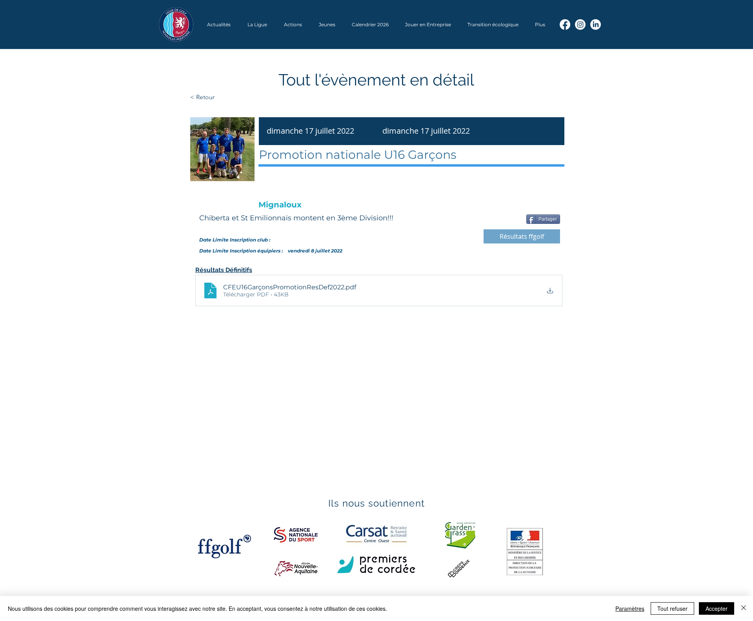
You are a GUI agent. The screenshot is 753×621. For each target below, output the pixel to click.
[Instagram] (580, 24)
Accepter (717, 608)
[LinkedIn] (595, 24)
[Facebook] (565, 24)
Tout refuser (672, 608)
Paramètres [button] (629, 608)
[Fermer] (743, 608)
